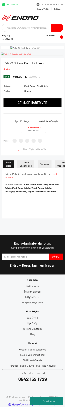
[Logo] (20, 18)
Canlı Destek (49, 401)
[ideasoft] (15, 404)
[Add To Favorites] (19, 149)
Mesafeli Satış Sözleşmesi (32, 349)
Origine (7, 69)
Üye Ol (7, 38)
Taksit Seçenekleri (26, 164)
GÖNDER (56, 256)
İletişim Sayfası (32, 291)
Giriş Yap (6, 35)
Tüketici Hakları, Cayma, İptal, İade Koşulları (32, 365)
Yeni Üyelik (32, 317)
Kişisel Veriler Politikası (32, 354)
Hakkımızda (32, 286)
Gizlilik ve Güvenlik (32, 360)
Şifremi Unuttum (32, 328)
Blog (32, 334)
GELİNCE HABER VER (32, 103)
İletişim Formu (32, 297)
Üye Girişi (33, 323)
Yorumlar (44, 164)
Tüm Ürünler (42, 86)
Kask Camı (29, 86)
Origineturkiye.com (32, 302)
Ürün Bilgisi (8, 164)
